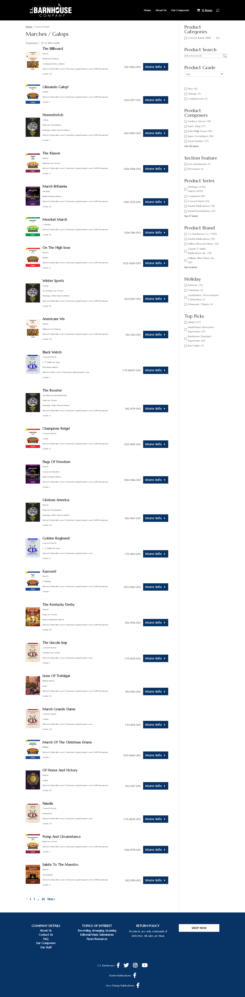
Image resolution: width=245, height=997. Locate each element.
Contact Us (46, 934)
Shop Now (199, 928)
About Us (161, 10)
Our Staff (45, 947)
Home (147, 10)
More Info (153, 67)
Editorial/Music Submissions (97, 934)
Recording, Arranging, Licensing (97, 930)
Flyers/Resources (97, 939)
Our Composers (180, 10)
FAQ (45, 939)
